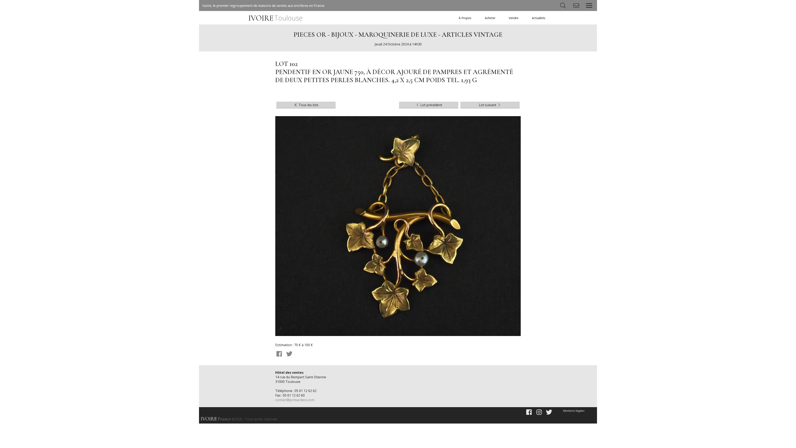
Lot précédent (431, 105)
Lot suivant (488, 105)
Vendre (513, 18)
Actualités (538, 18)
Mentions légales (574, 411)
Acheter (490, 18)
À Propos (465, 18)
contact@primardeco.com (294, 400)
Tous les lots (308, 105)
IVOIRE (275, 18)
